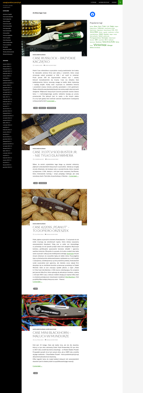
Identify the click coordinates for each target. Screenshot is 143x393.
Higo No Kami (93, 30)
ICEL (113, 30)
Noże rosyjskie (6, 37)
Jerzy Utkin (94, 32)
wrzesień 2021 (6, 71)
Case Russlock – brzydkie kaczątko (54, 60)
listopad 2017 (6, 90)
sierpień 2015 (6, 148)
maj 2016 (5, 127)
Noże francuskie (7, 23)
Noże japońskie (7, 28)
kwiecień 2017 (6, 101)
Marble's (106, 34)
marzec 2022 (6, 66)
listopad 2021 (6, 68)
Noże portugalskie (7, 35)
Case (35, 108)
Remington (105, 38)
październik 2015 (7, 143)
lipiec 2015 (6, 150)
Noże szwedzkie (7, 44)
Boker (96, 26)
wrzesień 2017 (6, 92)
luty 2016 (5, 134)
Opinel (101, 36)
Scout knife (101, 40)
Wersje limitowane (7, 54)
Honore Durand (107, 30)
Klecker (100, 32)
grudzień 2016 (6, 111)
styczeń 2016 (6, 136)
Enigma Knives (93, 28)
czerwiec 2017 (6, 99)
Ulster (91, 45)
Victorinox (100, 44)
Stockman (99, 42)
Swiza (117, 42)
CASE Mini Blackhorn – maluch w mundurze (52, 334)
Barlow (91, 26)
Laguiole (105, 32)
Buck (99, 26)
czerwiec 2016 (6, 125)
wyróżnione (51, 108)
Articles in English (7, 14)
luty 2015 (5, 162)
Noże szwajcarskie (7, 42)
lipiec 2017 (6, 97)
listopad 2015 (6, 141)
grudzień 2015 (6, 139)
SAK (96, 40)
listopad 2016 (6, 113)
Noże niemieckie (7, 30)
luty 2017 (5, 106)
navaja (115, 34)
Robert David (112, 38)
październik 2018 (7, 83)
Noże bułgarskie (7, 19)
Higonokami (100, 30)
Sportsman (92, 42)
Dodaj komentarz (52, 159)
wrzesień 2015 (6, 146)
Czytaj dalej (51, 101)
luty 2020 (5, 78)
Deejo (112, 26)
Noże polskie (6, 33)
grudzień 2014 (6, 167)
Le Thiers (117, 32)
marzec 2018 (6, 85)
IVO (116, 30)
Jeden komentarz (50, 65)
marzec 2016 (6, 132)
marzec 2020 (6, 76)
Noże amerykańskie (39, 54)
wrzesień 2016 (6, 118)
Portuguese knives (95, 38)
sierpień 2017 (6, 94)
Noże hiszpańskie (7, 26)
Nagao (111, 34)
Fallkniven (101, 28)
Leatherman (111, 32)
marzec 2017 (6, 104)
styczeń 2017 (6, 108)
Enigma (116, 26)
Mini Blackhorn (70, 277)
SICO (106, 40)
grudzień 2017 (6, 87)
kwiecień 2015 (6, 157)
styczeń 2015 (6, 165)
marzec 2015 (6, 160)
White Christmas (95, 47)
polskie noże (106, 36)
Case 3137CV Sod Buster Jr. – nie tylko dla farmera (55, 153)
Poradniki (5, 47)
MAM (101, 34)
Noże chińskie (6, 21)
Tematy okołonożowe (8, 52)
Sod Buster (43, 183)
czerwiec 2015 (6, 153)
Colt (108, 26)
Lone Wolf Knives (94, 34)
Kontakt (114, 2)
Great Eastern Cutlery (110, 28)
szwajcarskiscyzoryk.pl (12, 2)
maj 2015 (5, 155)
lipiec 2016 (6, 122)
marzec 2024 (6, 64)
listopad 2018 (6, 80)
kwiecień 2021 (6, 73)
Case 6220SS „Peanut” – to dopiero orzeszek (51, 229)
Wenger (110, 45)
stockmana (70, 253)
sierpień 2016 (6, 120)
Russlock (42, 108)
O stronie (93, 2)
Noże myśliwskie (94, 36)
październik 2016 (7, 115)
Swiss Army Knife (108, 42)
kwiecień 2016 (6, 129)
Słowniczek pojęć (104, 2)
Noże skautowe (51, 329)
